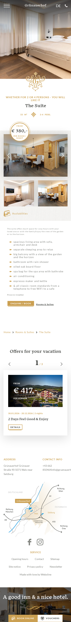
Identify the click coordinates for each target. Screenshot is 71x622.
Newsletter (56, 566)
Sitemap (55, 558)
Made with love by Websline (35, 574)
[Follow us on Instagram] (40, 542)
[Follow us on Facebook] (32, 542)
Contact (39, 558)
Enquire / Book (21, 303)
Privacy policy (35, 566)
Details (15, 427)
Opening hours (19, 558)
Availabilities (20, 213)
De (58, 6)
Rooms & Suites (45, 304)
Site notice (15, 566)
